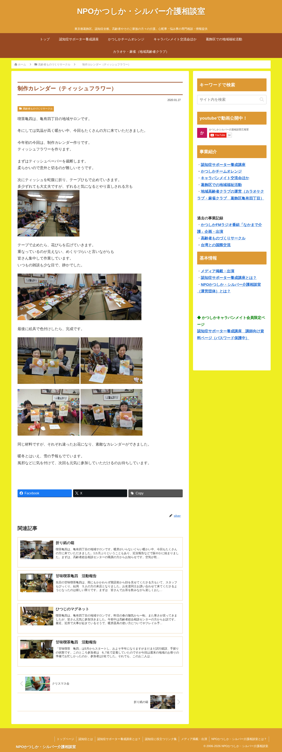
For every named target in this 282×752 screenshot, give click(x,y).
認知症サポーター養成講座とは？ (229, 278)
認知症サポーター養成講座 (223, 165)
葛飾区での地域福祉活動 (221, 185)
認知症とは (85, 739)
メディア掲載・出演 (217, 271)
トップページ (65, 739)
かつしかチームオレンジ (221, 171)
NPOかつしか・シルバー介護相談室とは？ (239, 739)
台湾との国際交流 (216, 245)
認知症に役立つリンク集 (161, 739)
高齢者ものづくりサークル (38, 108)
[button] (261, 99)
